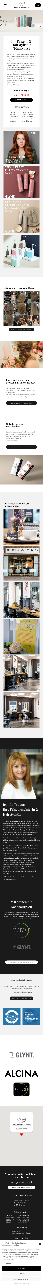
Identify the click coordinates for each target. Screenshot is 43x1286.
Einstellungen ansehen (21, 1279)
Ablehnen (21, 1274)
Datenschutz (17, 1283)
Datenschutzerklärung (21, 1233)
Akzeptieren (21, 1268)
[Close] (29, 1114)
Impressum (26, 1283)
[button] (40, 1244)
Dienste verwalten (7, 1263)
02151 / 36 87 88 (21, 1182)
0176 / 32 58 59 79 (19, 1206)
